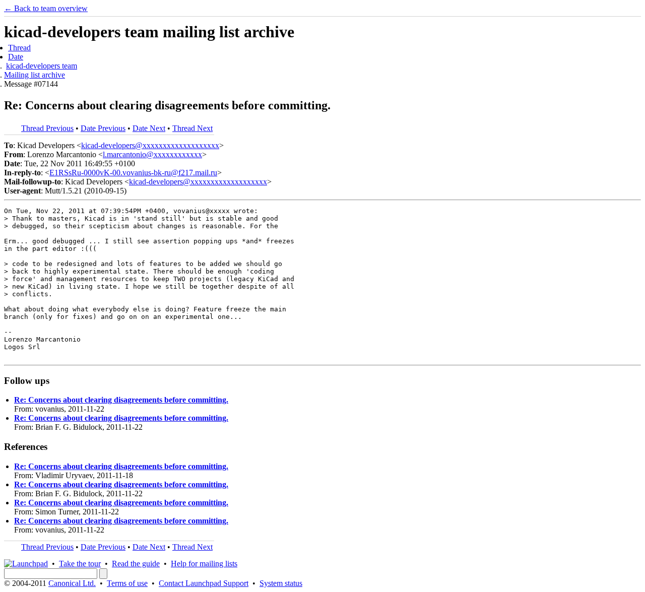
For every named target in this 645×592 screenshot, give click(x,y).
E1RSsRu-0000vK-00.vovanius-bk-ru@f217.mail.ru (133, 172)
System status (281, 583)
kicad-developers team (41, 65)
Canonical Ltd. (72, 583)
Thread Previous (47, 128)
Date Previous (103, 128)
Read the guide (136, 563)
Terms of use (127, 583)
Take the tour (80, 563)
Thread (19, 47)
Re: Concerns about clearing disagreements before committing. (121, 400)
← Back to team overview (46, 8)
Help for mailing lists (204, 563)
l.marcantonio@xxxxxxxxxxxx (152, 154)
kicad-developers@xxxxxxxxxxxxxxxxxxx (150, 145)
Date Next (149, 128)
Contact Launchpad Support (203, 583)
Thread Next (192, 128)
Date (15, 56)
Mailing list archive (34, 75)
